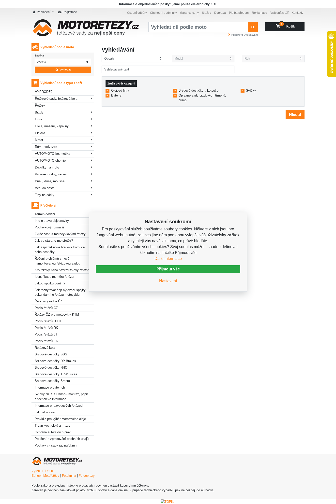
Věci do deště (45, 188)
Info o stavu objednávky (52, 221)
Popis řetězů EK (46, 341)
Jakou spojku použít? (50, 283)
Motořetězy (51, 475)
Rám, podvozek (46, 147)
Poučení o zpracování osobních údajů (62, 439)
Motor (39, 140)
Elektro (40, 133)
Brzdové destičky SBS (51, 354)
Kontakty (297, 12)
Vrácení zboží (279, 12)
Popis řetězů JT (46, 334)
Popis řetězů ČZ (46, 308)
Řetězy (40, 105)
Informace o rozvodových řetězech (59, 405)
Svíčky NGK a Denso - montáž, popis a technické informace (62, 396)
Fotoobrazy (87, 475)
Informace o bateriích (50, 387)
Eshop (36, 475)
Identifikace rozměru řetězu (54, 277)
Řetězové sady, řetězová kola (56, 98)
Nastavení (168, 281)
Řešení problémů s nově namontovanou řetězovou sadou (57, 261)
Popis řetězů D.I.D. (48, 321)
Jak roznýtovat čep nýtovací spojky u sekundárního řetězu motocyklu (61, 292)
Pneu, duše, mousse (49, 181)
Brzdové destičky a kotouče (198, 90)
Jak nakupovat (45, 412)
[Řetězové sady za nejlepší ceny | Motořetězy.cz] (86, 29)
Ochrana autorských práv (53, 432)
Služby (206, 12)
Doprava (220, 12)
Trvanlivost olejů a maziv (52, 425)
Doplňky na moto (47, 167)
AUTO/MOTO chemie (50, 160)
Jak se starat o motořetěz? (54, 240)
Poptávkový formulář (49, 227)
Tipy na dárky (44, 195)
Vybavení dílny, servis (51, 174)
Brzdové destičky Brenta (52, 381)
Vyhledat (65, 69)
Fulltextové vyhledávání (244, 34)
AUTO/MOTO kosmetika (52, 153)
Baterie (116, 95)
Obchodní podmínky (163, 12)
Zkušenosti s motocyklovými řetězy (60, 234)
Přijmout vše (168, 269)
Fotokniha (69, 475)
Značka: (40, 55)
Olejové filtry (120, 90)
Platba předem (239, 12)
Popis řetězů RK (46, 328)
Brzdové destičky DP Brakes (55, 361)
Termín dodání (45, 214)
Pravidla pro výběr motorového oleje (60, 419)
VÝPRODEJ (43, 92)
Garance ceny (189, 12)
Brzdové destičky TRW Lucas (56, 374)
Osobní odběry (137, 12)
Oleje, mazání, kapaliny (52, 126)
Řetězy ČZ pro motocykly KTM (57, 314)
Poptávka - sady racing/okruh (55, 445)
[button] (43, 12)
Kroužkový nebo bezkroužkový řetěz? (62, 270)
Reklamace (259, 12)
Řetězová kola (45, 348)
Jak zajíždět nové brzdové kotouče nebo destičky (60, 249)
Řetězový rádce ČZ (48, 301)
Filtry (38, 119)
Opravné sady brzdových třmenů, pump (202, 98)
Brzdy (39, 112)
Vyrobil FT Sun (42, 471)
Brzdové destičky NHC (51, 367)
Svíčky (251, 90)
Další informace (168, 258)
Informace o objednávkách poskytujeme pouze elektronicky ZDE (168, 4)
